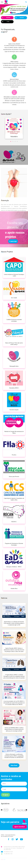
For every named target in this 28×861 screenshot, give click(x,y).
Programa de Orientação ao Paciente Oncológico (14, 544)
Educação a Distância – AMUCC (14, 566)
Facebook (8, 839)
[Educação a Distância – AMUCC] (14, 557)
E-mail (8, 21)
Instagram (13, 839)
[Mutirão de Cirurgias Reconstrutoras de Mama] (14, 421)
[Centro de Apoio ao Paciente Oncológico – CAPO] (14, 264)
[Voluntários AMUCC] (14, 378)
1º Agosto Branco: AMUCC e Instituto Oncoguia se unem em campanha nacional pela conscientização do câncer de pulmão (14, 676)
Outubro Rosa (14, 588)
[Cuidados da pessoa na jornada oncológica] (14, 309)
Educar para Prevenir (14, 476)
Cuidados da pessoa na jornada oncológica (14, 320)
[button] (10, 141)
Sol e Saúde (14, 298)
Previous (1, 809)
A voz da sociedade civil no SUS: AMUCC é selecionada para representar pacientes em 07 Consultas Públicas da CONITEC (14, 702)
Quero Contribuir (20, 827)
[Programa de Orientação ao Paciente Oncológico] (14, 533)
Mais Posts (14, 765)
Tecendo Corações (14, 409)
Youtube (21, 839)
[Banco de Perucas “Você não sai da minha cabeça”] (14, 333)
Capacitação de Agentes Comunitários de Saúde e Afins (14, 499)
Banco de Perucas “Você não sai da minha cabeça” (14, 343)
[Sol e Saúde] (14, 288)
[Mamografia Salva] (14, 356)
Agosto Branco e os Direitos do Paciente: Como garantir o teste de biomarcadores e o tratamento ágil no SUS (14, 623)
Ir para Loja (13, 241)
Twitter (17, 839)
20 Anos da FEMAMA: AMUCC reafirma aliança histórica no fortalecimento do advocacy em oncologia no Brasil (14, 729)
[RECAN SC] (14, 512)
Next (26, 809)
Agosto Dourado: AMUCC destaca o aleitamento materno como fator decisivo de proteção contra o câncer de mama (14, 649)
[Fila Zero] (14, 445)
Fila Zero (14, 455)
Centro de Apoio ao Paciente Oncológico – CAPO (14, 275)
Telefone (8, 17)
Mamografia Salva (14, 366)
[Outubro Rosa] (14, 578)
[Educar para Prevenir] (14, 466)
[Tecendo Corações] (14, 400)
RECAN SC (14, 521)
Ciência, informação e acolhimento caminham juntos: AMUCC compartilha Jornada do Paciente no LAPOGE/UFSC (14, 755)
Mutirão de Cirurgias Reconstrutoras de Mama (14, 432)
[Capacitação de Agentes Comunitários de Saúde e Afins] (14, 488)
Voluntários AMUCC (14, 388)
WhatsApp (22, 17)
